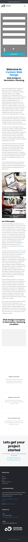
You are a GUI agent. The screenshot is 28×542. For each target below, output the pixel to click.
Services (4, 478)
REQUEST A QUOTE (14, 458)
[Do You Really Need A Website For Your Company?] (14, 207)
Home (3, 476)
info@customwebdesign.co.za (14, 1)
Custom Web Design (14, 73)
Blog (3, 480)
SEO (24, 289)
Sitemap (4, 501)
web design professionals (18, 251)
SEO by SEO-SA (5, 499)
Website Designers (10, 504)
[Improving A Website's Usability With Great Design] (14, 184)
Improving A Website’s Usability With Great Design (14, 194)
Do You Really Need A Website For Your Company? (14, 216)
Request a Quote (6, 481)
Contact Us (5, 483)
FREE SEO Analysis (14, 499)
